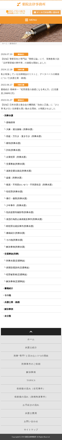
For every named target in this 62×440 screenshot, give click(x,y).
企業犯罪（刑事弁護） (17, 157)
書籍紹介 (8, 288)
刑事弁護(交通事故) (15, 260)
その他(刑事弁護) (14, 240)
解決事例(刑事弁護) (15, 247)
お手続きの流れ (31, 405)
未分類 (7, 316)
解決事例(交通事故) (15, 281)
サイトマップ (31, 429)
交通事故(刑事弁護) (15, 164)
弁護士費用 (31, 413)
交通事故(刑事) (11, 253)
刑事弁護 (8, 115)
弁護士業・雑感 (12, 302)
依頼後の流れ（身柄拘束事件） (31, 397)
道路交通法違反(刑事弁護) (18, 171)
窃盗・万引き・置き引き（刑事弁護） (24, 136)
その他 (7, 295)
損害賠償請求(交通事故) (17, 267)
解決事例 (8, 309)
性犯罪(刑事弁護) (14, 191)
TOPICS (31, 380)
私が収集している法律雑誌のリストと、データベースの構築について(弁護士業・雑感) (30, 76)
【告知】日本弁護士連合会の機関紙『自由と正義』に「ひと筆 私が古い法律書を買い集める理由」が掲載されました (30, 106)
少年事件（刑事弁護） (17, 205)
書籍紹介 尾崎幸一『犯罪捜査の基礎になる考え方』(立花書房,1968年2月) (29, 91)
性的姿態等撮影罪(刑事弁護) (20, 212)
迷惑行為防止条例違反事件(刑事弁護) (24, 219)
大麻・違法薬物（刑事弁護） (20, 129)
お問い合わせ (31, 421)
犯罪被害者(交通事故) (16, 274)
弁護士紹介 (31, 347)
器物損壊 (10, 122)
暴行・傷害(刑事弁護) (16, 198)
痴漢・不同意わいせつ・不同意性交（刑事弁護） (30, 184)
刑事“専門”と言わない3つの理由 (31, 356)
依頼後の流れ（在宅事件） (31, 388)
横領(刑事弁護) (13, 143)
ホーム (4, 43)
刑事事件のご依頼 (31, 364)
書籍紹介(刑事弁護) (15, 233)
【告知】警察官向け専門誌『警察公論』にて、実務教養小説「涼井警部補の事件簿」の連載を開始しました (30, 61)
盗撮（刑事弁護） (15, 177)
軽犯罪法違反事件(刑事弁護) (20, 226)
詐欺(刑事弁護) (13, 150)
